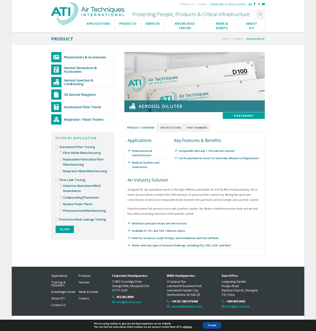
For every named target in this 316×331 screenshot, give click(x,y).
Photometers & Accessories (85, 57)
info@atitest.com (129, 302)
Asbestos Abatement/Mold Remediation (82, 188)
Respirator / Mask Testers (84, 119)
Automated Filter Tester (82, 107)
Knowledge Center (185, 26)
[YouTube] (263, 4)
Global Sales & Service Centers (228, 4)
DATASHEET (245, 115)
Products (128, 24)
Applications (98, 24)
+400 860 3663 (235, 301)
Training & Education (58, 283)
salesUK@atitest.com (186, 306)
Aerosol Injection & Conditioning (78, 82)
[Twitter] (258, 4)
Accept (212, 325)
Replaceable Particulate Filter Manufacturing (83, 162)
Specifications (170, 127)
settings (187, 327)
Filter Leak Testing (72, 180)
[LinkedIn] (250, 4)
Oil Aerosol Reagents (80, 94)
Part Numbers (197, 127)
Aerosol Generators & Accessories (80, 70)
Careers (201, 4)
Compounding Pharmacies (81, 197)
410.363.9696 (125, 297)
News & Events (222, 26)
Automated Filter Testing (77, 147)
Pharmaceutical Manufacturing (84, 211)
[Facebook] (254, 4)
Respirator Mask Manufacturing (85, 171)
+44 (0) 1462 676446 (184, 301)
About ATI (251, 26)
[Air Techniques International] (87, 6)
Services (153, 24)
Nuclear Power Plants (78, 204)
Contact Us (186, 4)
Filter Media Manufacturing (82, 153)
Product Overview (140, 127)
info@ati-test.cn (238, 306)
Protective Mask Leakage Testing (82, 219)
